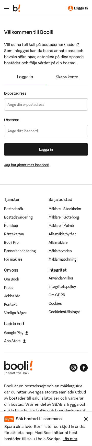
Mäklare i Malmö (61, 225)
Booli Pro (11, 242)
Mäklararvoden (60, 251)
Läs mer (70, 438)
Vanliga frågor (15, 313)
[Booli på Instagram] (74, 368)
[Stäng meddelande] (86, 419)
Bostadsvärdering (18, 217)
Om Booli (11, 279)
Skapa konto (67, 76)
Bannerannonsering (20, 251)
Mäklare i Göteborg (64, 217)
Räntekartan (14, 234)
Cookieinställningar (64, 312)
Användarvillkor (61, 278)
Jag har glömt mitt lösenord (26, 165)
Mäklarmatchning (62, 259)
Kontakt (10, 304)
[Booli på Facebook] (84, 368)
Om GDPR (57, 295)
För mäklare (13, 259)
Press (8, 287)
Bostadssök (13, 209)
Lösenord (11, 120)
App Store (12, 341)
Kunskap (11, 225)
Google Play (13, 332)
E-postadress (15, 93)
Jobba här (12, 296)
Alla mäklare (58, 242)
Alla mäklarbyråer (62, 234)
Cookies (55, 303)
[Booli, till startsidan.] (16, 8)
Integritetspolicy (62, 286)
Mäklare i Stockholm (65, 209)
